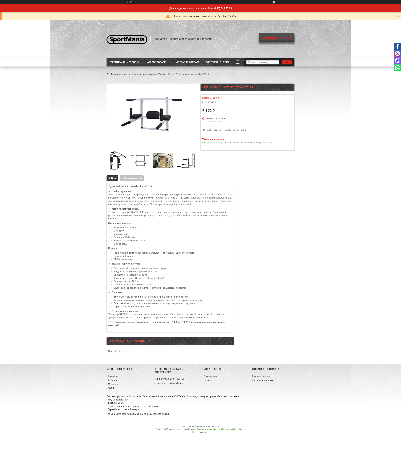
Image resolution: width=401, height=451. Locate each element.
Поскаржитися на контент (208, 429)
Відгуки (207, 380)
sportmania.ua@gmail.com (169, 383)
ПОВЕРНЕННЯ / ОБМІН (218, 62)
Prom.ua (215, 426)
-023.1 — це (177, 197)
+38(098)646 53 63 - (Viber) (170, 379)
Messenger (113, 384)
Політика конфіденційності (233, 429)
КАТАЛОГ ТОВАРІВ (156, 62)
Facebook (113, 376)
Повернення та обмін (263, 380)
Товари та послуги (120, 74)
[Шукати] (287, 62)
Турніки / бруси (166, 74)
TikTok (111, 388)
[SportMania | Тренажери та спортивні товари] (127, 39)
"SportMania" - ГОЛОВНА (125, 62)
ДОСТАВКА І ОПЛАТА (187, 62)
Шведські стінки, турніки (144, 74)
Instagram (113, 380)
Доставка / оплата (261, 376)
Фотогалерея (210, 376)
